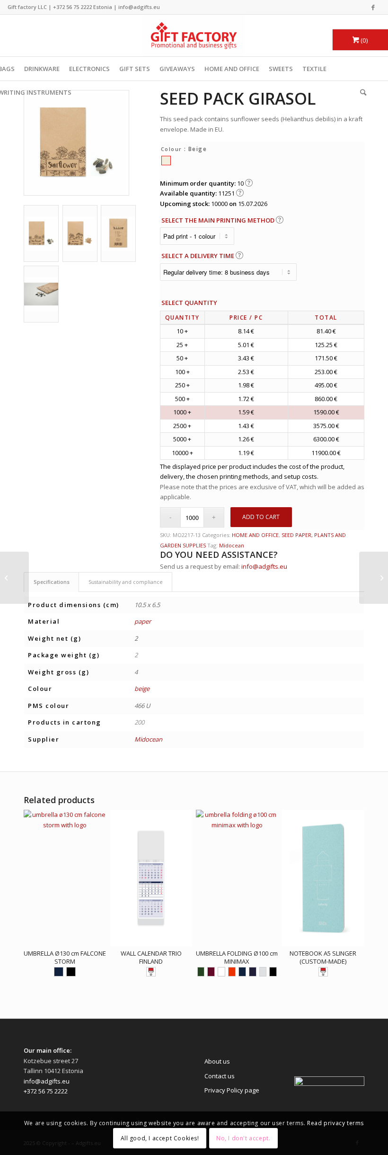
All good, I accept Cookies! (160, 1138)
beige (142, 688)
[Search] (360, 92)
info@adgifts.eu (139, 6)
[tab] (51, 581)
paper (142, 621)
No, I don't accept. (243, 1138)
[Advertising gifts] (194, 35)
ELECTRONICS (89, 68)
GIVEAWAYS (177, 68)
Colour (171, 148)
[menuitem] (360, 92)
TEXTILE (314, 68)
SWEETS (281, 68)
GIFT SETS (134, 68)
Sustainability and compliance (125, 581)
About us (217, 1061)
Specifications (52, 581)
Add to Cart (261, 517)
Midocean (231, 545)
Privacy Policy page (231, 1090)
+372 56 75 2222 (72, 6)
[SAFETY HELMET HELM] (373, 578)
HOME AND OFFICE (231, 68)
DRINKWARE (42, 68)
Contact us (219, 1076)
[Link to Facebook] (373, 7)
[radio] (166, 160)
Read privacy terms (335, 1123)
